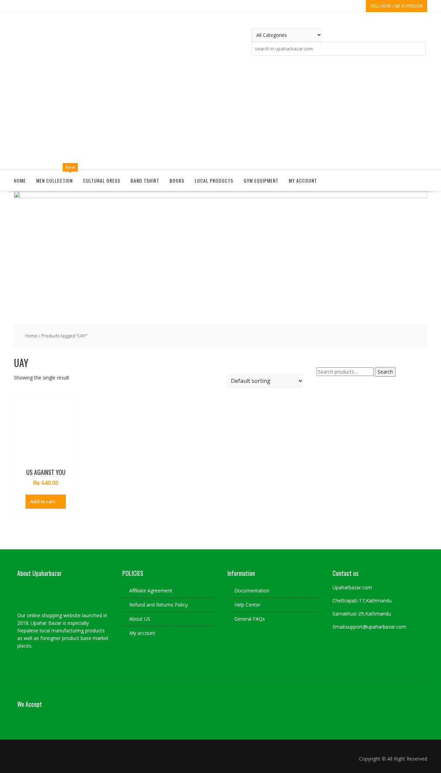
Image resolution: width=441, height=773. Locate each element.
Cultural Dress (101, 180)
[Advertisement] (220, 111)
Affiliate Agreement (150, 590)
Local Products (214, 180)
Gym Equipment (261, 180)
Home (20, 180)
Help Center (247, 604)
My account (303, 180)
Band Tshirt (145, 180)
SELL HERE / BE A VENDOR (396, 6)
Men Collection (54, 180)
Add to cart (42, 501)
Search (385, 371)
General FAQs (249, 619)
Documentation (251, 590)
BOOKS (177, 180)
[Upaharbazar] (220, 196)
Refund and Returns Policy (158, 604)
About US (139, 619)
